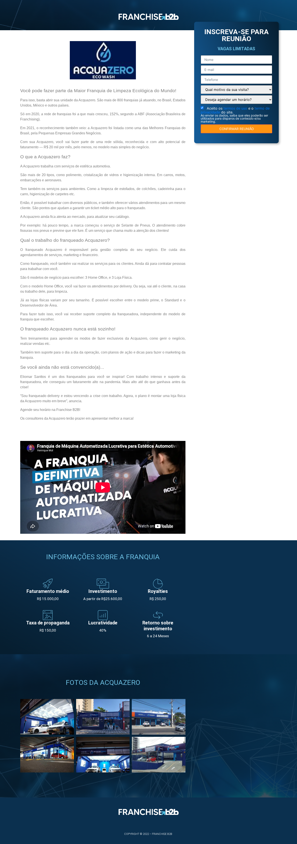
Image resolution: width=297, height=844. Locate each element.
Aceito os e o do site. (235, 114)
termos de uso (236, 108)
